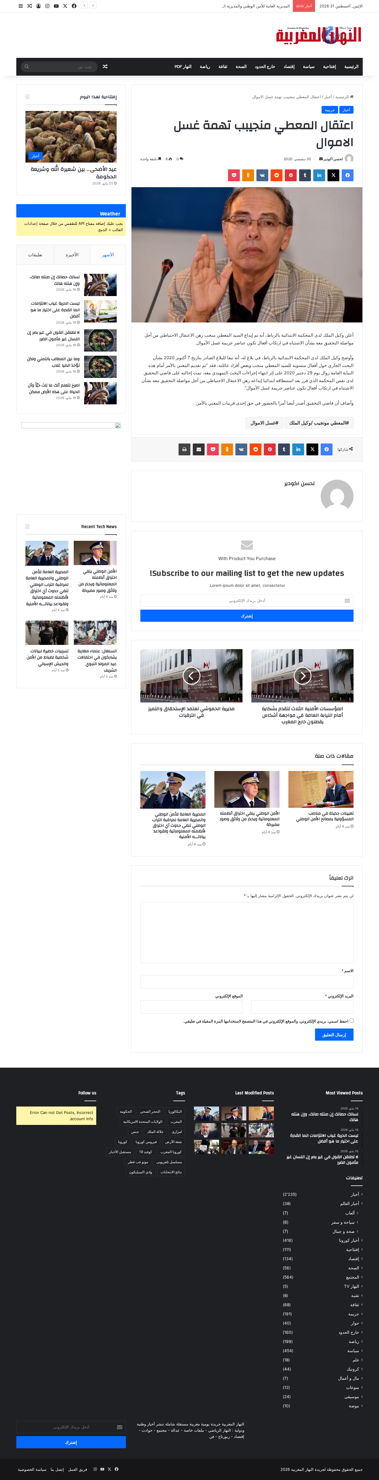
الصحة (241, 67)
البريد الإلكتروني (339, 995)
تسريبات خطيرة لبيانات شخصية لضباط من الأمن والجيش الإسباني (47, 657)
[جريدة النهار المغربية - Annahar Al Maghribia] (318, 35)
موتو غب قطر (138, 1162)
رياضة (205, 67)
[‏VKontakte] (262, 175)
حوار (355, 1323)
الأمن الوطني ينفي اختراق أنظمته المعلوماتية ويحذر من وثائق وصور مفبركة (250, 819)
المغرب (176, 1121)
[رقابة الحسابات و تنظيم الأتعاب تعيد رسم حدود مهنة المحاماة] (206, 1147)
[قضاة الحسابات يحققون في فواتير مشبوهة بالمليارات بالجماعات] (234, 1147)
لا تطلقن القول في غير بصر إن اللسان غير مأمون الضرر (53, 336)
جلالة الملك (155, 1131)
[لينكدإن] (319, 175)
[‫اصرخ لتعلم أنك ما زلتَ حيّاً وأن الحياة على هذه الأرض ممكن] (100, 393)
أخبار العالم (349, 1203)
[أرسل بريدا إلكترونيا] (321, 159)
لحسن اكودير (333, 159)
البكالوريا (175, 1111)
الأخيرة (72, 254)
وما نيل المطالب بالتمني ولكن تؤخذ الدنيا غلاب (53, 362)
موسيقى (351, 1396)
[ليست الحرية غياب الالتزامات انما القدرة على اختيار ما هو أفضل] (100, 311)
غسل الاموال (262, 423)
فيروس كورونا (146, 1141)
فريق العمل (77, 1469)
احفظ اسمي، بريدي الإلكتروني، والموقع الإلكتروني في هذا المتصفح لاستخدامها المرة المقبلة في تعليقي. (266, 1021)
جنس (135, 1131)
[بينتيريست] (291, 175)
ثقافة (223, 67)
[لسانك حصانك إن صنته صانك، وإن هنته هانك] (100, 285)
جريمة (330, 109)
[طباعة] (184, 449)
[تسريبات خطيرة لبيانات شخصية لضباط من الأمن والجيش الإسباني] (46, 633)
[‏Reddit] (276, 175)
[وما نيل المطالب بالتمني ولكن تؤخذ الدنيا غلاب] (100, 367)
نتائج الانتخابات (171, 1172)
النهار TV (351, 1286)
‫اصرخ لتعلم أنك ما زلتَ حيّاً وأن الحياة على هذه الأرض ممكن (54, 388)
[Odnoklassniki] (248, 175)
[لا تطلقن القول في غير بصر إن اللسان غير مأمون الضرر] (100, 340)
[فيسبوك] (348, 175)
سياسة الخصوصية (32, 1469)
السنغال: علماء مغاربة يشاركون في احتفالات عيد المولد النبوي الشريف (97, 660)
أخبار (328, 96)
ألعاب (350, 1212)
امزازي (177, 1131)
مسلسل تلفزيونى (169, 1162)
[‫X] (333, 175)
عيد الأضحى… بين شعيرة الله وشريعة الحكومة (73, 173)
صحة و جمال (344, 1231)
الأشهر (108, 254)
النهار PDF (183, 67)
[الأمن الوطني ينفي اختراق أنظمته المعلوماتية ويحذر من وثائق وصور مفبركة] (247, 789)
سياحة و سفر (343, 1222)
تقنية (355, 1295)
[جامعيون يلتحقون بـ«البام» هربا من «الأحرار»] (261, 1147)
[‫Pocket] (234, 175)
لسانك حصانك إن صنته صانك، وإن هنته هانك (55, 280)
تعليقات (35, 254)
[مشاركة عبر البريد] (199, 449)
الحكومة (126, 1111)
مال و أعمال (348, 1378)
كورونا (122, 1141)
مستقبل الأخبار (120, 1152)
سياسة (309, 67)
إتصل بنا (57, 1469)
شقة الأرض (173, 1141)
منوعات (352, 1387)
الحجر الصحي (150, 1111)
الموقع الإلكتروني (229, 995)
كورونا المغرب (171, 1152)
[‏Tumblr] (305, 175)
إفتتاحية (329, 67)
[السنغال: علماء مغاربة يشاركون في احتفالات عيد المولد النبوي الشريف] (95, 633)
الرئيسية (351, 67)
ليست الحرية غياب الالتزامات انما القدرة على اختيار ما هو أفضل (55, 310)
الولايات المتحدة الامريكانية (142, 1121)
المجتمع (352, 1277)
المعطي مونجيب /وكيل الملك (317, 423)
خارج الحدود (265, 67)
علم (356, 1359)
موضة (354, 1405)
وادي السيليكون (140, 1172)
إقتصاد (289, 67)
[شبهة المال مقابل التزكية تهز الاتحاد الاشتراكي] (206, 1130)
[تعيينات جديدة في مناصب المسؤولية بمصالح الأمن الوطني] (321, 789)
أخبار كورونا (349, 1240)
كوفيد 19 (145, 1152)
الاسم (347, 970)
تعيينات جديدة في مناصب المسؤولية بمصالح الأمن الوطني (325, 816)
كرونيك (353, 1369)
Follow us (87, 1093)
